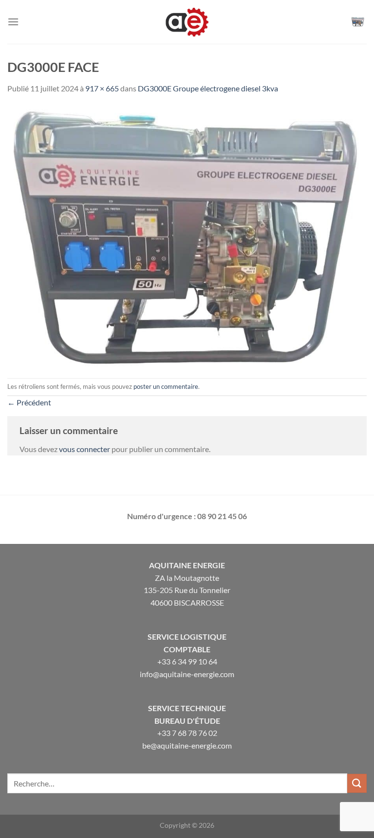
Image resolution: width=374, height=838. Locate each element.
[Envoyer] (357, 783)
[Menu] (13, 22)
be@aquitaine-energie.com (187, 745)
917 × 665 (102, 88)
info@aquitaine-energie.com (187, 674)
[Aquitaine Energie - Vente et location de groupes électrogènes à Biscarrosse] (187, 22)
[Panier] (359, 22)
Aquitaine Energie (187, 565)
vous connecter (84, 449)
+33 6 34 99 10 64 (187, 661)
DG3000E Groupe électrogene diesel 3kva (208, 88)
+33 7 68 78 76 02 (187, 732)
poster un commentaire (165, 386)
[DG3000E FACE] (187, 235)
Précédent (29, 402)
